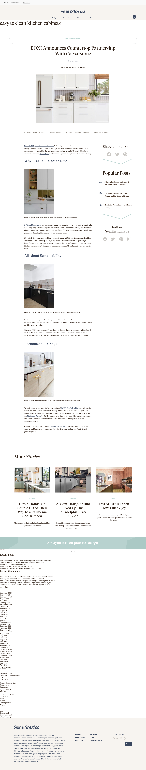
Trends (2, 701)
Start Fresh (4, 697)
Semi (73, 11)
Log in (2, 711)
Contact (93, 735)
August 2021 (4, 634)
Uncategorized (5, 703)
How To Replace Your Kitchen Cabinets (30, 579)
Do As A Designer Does (8, 683)
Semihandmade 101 (7, 695)
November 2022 (6, 605)
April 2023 (3, 601)
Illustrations (4, 687)
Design (54, 18)
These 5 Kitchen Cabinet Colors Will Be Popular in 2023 (30, 584)
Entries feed (4, 713)
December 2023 (6, 593)
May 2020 (3, 663)
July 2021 (3, 636)
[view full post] (32, 480)
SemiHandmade (96, 740)
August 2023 (4, 599)
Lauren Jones (74, 61)
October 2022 (5, 607)
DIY (1, 681)
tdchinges (3, 584)
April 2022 (3, 618)
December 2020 (6, 649)
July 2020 (3, 659)
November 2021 (5, 628)
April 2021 (3, 642)
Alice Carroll (4, 577)
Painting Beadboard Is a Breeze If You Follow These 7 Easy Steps (116, 183)
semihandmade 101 (73, 39)
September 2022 (6, 609)
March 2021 (4, 644)
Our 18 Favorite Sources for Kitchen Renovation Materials (32, 577)
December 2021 (5, 626)
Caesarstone (44, 154)
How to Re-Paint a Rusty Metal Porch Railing (118, 206)
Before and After (6, 673)
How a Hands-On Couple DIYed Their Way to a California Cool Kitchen (32, 510)
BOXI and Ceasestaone (32, 225)
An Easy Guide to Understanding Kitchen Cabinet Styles (30, 583)
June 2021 (3, 638)
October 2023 (5, 595)
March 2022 (4, 620)
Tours (2, 699)
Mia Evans (3, 583)
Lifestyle (80, 18)
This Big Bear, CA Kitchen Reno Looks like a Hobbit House (20, 568)
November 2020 (6, 651)
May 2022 (3, 616)
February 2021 (5, 645)
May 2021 (3, 640)
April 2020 (4, 665)
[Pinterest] (120, 738)
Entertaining (4, 685)
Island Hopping (5, 689)
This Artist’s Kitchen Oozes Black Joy (113, 506)
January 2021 (5, 647)
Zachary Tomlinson (7, 579)
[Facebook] (114, 738)
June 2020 (4, 661)
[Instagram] (124, 738)
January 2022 (5, 624)
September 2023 (6, 597)
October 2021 (5, 630)
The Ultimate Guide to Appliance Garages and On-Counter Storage (116, 194)
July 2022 (3, 612)
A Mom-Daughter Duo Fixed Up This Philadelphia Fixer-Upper (73, 510)
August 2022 (4, 610)
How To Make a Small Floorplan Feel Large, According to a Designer (30, 581)
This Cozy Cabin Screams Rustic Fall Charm (16, 566)
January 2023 (5, 603)
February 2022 (5, 622)
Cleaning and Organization (10, 675)
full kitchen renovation (57, 426)
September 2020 (6, 655)
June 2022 (4, 614)
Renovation (67, 18)
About (92, 18)
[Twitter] (116, 738)
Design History (5, 679)
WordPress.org (5, 717)
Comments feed (6, 715)
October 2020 (5, 653)
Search (128, 744)
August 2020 (4, 657)
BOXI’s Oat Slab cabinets (70, 408)
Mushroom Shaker (34, 416)
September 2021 (6, 632)
